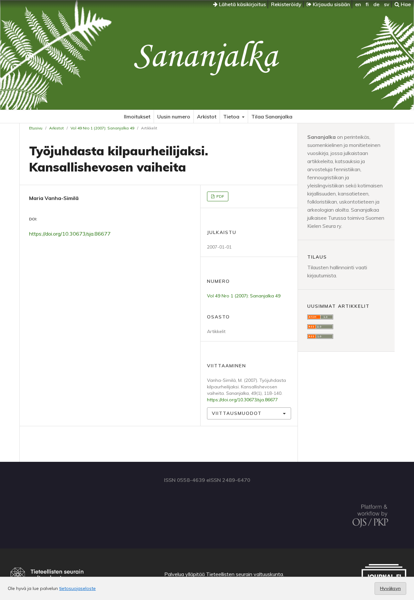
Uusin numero (173, 116)
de (376, 4)
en (358, 4)
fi (367, 4)
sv (386, 4)
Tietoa (232, 116)
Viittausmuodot (237, 413)
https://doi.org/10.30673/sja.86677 (70, 233)
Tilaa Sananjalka (271, 116)
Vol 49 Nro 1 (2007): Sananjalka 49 (102, 128)
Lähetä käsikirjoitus (242, 4)
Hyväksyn (390, 588)
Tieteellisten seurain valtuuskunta (244, 574)
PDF (219, 196)
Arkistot (206, 116)
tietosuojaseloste (77, 588)
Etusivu (35, 128)
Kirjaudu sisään (330, 4)
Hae (405, 4)
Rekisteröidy (286, 4)
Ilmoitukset (137, 116)
